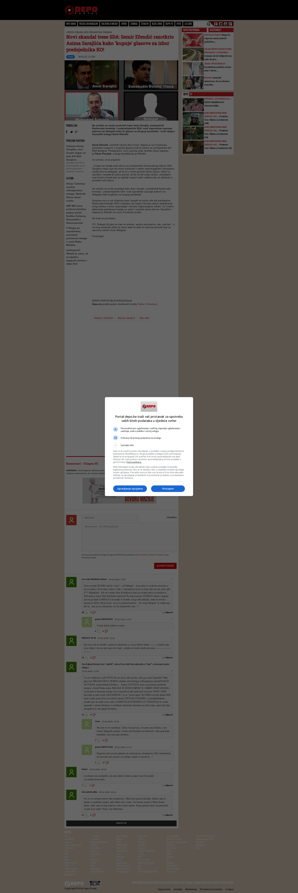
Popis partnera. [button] (134, 462)
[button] (149, 445)
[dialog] (149, 446)
